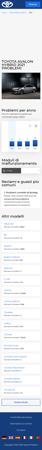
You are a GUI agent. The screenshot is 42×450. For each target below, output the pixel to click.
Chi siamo (21, 430)
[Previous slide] (30, 126)
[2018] (27, 135)
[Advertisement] (21, 36)
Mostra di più (21, 402)
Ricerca (33, 4)
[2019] (19, 135)
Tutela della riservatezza (21, 417)
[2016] (35, 135)
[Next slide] (36, 126)
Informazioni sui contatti (21, 424)
